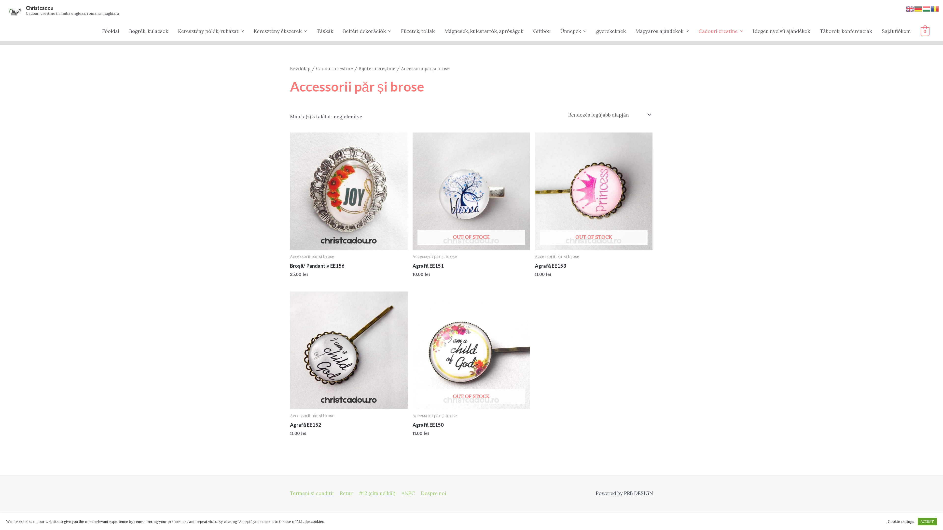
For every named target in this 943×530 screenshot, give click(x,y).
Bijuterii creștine (377, 68)
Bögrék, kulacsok (148, 31)
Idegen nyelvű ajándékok (781, 31)
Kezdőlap (300, 68)
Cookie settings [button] (901, 521)
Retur (346, 493)
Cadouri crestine (718, 31)
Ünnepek (570, 31)
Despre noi (433, 493)
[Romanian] (935, 8)
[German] (918, 8)
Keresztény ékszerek (278, 31)
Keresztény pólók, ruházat (208, 31)
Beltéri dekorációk (364, 31)
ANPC (408, 493)
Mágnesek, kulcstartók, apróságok (483, 31)
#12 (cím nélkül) (377, 493)
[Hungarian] (927, 8)
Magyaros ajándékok (659, 31)
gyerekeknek (611, 31)
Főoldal (110, 31)
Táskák (325, 31)
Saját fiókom (896, 31)
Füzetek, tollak (418, 31)
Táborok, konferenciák (846, 31)
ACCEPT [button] (927, 521)
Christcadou (39, 8)
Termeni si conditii (312, 493)
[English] (910, 8)
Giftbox (542, 31)
